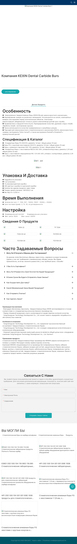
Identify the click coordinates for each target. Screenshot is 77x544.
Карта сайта (37, 540)
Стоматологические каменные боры (51, 435)
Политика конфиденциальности (54, 540)
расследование (10, 92)
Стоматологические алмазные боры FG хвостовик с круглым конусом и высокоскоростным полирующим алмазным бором (19, 529)
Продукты (69, 435)
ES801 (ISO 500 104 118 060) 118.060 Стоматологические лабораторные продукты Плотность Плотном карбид (19, 465)
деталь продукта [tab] (38, 104)
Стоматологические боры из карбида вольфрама (19, 435)
